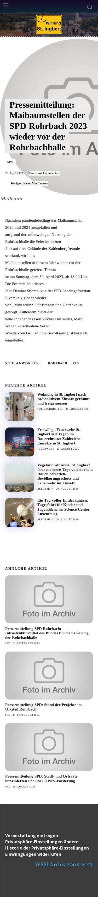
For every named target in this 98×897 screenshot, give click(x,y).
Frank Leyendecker (46, 172)
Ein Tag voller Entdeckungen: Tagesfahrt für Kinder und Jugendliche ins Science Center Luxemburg (63, 507)
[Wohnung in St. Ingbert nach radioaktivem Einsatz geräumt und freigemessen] (19, 406)
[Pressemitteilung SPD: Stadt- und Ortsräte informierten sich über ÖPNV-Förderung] (49, 747)
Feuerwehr (45, 449)
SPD (10, 162)
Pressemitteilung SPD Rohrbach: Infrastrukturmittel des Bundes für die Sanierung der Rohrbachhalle (47, 633)
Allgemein (45, 488)
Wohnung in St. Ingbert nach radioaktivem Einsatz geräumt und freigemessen (63, 399)
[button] (49, 841)
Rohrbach (57, 363)
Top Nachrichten (50, 409)
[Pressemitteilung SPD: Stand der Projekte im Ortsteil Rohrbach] (49, 676)
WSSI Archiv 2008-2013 (64, 865)
